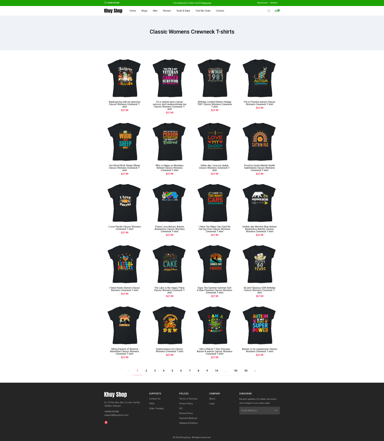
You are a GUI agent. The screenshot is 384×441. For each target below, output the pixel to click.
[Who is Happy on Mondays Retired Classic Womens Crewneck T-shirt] (169, 141)
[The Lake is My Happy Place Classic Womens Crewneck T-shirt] (169, 264)
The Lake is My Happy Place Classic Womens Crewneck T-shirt (169, 290)
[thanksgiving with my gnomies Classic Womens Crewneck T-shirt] (124, 78)
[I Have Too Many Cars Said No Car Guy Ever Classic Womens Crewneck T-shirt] (214, 203)
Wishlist (273, 3)
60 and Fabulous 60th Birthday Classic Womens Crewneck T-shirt (259, 290)
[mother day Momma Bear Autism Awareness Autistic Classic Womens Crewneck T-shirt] (259, 203)
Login (212, 403)
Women (167, 10)
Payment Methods (188, 418)
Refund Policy (186, 413)
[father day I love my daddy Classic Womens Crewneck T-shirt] (214, 141)
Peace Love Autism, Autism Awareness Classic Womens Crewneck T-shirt (169, 229)
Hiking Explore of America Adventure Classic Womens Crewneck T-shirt (124, 351)
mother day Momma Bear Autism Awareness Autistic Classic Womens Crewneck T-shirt (259, 229)
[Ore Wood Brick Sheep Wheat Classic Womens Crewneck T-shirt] (124, 141)
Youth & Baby (183, 10)
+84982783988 (112, 3)
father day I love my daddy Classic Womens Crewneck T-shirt (214, 168)
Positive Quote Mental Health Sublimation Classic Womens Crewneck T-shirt (259, 168)
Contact (220, 10)
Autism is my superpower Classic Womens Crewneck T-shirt (259, 350)
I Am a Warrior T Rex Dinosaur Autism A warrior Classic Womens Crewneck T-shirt (214, 351)
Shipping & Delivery (188, 423)
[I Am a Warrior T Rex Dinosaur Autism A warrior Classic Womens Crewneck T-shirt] (214, 325)
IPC (181, 408)
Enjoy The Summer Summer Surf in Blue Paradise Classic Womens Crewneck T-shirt (214, 290)
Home (133, 10)
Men (155, 10)
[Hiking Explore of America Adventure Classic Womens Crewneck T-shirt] (124, 325)
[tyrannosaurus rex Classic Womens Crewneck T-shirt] (169, 325)
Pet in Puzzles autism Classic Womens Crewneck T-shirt (259, 103)
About (212, 398)
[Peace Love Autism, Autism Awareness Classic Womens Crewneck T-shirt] (169, 203)
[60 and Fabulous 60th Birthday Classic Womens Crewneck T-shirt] (259, 264)
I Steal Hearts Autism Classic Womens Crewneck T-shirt (124, 289)
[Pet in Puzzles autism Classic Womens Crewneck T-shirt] (259, 78)
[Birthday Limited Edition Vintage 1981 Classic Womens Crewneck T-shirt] (214, 78)
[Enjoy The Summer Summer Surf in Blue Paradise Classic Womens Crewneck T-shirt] (214, 264)
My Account (262, 3)
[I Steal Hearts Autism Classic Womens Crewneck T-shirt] (124, 264)
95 (246, 370)
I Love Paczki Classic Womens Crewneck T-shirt (124, 227)
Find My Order (203, 10)
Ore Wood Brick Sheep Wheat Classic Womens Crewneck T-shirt (124, 168)
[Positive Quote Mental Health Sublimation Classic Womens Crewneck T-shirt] (259, 141)
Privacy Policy (186, 403)
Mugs (144, 10)
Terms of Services (188, 398)
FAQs (151, 403)
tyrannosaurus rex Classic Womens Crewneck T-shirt (169, 350)
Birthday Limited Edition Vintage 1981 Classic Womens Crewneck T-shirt (214, 104)
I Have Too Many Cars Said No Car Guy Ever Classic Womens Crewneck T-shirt (214, 229)
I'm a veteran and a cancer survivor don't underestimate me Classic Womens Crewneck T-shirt (169, 105)
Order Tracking (156, 408)
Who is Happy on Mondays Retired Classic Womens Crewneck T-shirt (170, 168)
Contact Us (154, 398)
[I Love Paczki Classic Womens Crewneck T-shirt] (124, 203)
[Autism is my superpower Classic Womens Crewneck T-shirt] (259, 325)
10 (216, 370)
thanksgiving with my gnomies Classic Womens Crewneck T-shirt (124, 104)
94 (235, 370)
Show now (206, 3)
